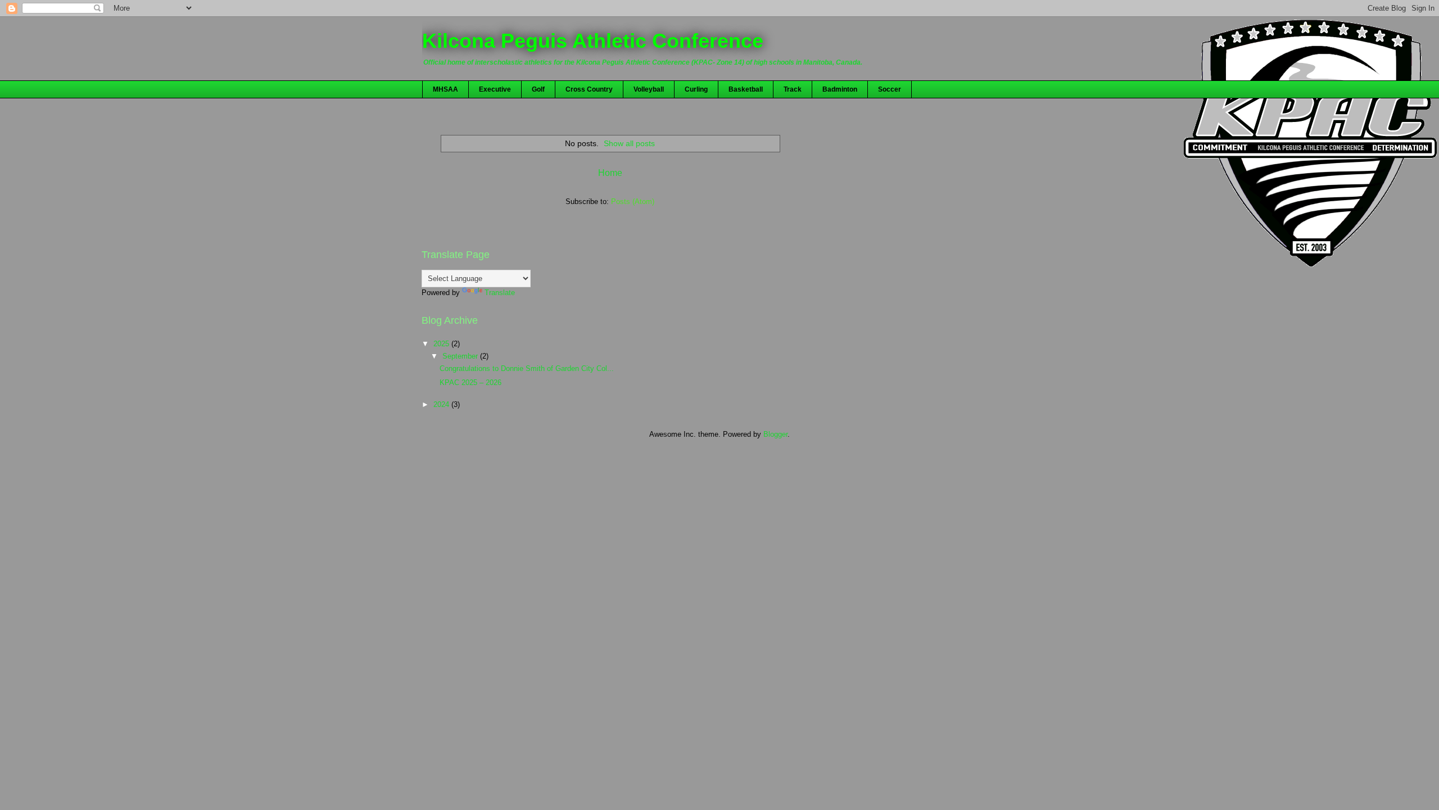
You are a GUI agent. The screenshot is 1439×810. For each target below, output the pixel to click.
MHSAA (445, 89)
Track (793, 89)
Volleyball (648, 89)
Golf (538, 89)
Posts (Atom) (632, 201)
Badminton (839, 89)
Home (610, 173)
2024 (442, 404)
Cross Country (589, 89)
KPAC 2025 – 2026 (470, 382)
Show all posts (629, 143)
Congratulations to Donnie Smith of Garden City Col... (527, 368)
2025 (442, 344)
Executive (495, 89)
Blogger (775, 434)
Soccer (889, 89)
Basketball (745, 89)
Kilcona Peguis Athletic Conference (592, 40)
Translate (500, 292)
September (461, 356)
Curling (696, 89)
